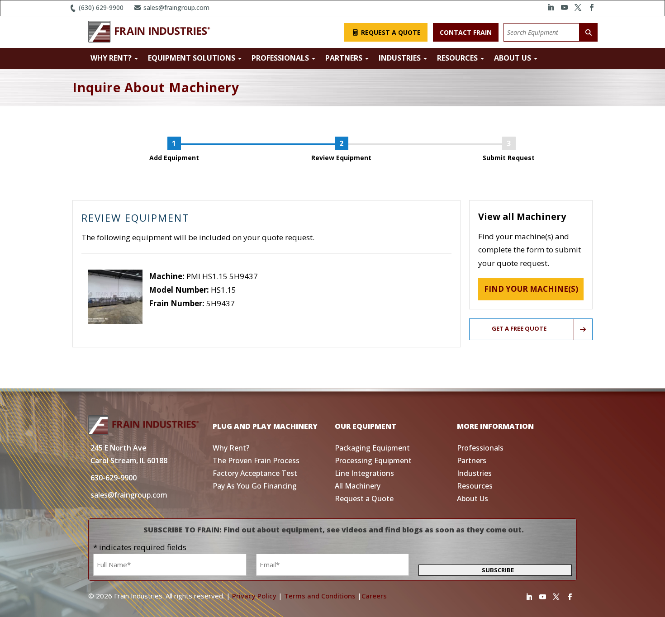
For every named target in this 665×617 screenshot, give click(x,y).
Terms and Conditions (320, 595)
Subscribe (498, 570)
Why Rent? (111, 58)
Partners (344, 58)
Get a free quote (519, 328)
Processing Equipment (373, 460)
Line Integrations (364, 473)
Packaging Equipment (372, 448)
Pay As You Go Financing (255, 486)
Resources (458, 58)
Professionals (281, 58)
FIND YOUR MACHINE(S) (531, 289)
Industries (401, 58)
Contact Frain (466, 32)
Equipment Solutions (192, 58)
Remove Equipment (184, 316)
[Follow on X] (577, 7)
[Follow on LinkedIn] (550, 7)
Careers (374, 595)
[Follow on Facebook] (591, 7)
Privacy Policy (254, 595)
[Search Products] (589, 32)
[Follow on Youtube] (564, 7)
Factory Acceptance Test (255, 473)
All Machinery (357, 486)
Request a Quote (390, 32)
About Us (513, 58)
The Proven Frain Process (256, 460)
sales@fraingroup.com (175, 7)
